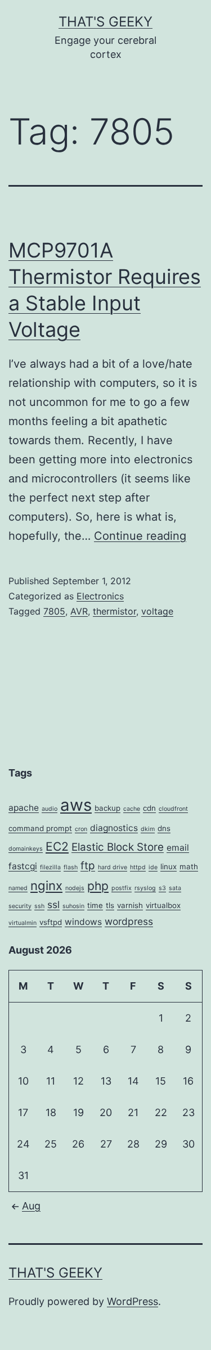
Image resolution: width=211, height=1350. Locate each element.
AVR (79, 611)
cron (81, 829)
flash (71, 867)
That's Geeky (105, 21)
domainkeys (25, 848)
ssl (53, 904)
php (98, 886)
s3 (162, 888)
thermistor (114, 611)
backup (107, 807)
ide (153, 867)
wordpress (129, 921)
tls (110, 905)
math (188, 866)
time (95, 905)
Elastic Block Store (117, 847)
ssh (39, 906)
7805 (54, 611)
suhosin (73, 906)
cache (131, 808)
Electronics (100, 596)
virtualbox (163, 905)
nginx (46, 885)
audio (49, 808)
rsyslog (145, 888)
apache (23, 807)
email (178, 847)
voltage (157, 611)
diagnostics (114, 828)
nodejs (74, 888)
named (18, 888)
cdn (149, 807)
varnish (130, 905)
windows (83, 921)
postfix (121, 888)
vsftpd (50, 922)
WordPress (132, 1301)
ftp (87, 865)
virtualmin (22, 923)
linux (168, 866)
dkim (148, 829)
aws (76, 805)
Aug (31, 1206)
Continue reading (140, 536)
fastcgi (22, 866)
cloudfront (173, 808)
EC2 (57, 846)
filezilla (50, 867)
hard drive (112, 867)
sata (175, 888)
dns (164, 828)
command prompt (40, 828)
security (20, 906)
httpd (138, 867)
